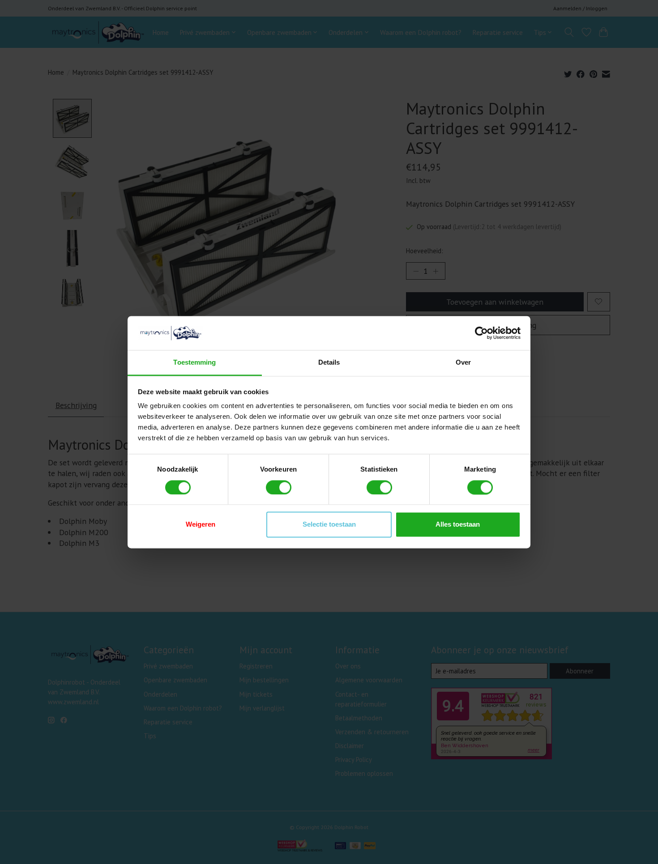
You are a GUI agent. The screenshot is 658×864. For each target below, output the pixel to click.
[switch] (278, 487)
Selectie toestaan (329, 524)
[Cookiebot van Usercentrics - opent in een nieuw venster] (481, 333)
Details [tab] (329, 362)
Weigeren (200, 524)
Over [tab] (463, 362)
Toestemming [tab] (194, 362)
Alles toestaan (458, 524)
